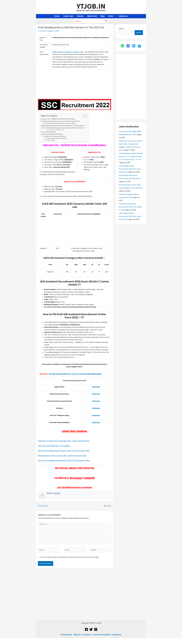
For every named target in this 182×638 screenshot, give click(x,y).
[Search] (106, 21)
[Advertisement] (74, 85)
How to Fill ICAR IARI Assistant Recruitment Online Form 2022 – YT (64, 128)
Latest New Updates (49, 132)
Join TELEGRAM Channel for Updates (57, 138)
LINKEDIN (90, 478)
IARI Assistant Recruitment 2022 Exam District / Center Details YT (64, 126)
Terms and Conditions (102, 635)
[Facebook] (128, 46)
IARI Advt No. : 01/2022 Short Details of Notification (58, 119)
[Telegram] (139, 46)
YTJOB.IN (91, 6)
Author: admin (51, 140)
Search (121, 29)
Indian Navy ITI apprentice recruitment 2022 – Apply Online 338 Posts (63, 441)
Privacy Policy (66, 635)
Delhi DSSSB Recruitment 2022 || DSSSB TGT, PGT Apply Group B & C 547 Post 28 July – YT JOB (131, 156)
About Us (77, 635)
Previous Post (42, 506)
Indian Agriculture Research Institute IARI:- (68, 52)
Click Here (96, 394)
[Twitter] (133, 46)
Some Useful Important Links (57, 130)
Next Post (108, 506)
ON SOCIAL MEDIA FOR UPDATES (52, 134)
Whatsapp (75, 478)
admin (57, 493)
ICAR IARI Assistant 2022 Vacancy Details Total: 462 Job (61, 121)
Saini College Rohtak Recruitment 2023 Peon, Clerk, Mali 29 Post (130, 216)
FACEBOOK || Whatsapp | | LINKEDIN (55, 136)
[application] (114, 16)
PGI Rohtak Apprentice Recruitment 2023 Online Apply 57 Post (130, 207)
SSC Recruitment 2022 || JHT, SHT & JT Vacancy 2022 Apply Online (75, 374)
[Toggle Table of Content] (84, 116)
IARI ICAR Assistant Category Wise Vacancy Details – (61, 123)
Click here (96, 422)
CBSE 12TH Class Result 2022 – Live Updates (54, 446)
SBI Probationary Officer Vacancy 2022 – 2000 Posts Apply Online (62, 456)
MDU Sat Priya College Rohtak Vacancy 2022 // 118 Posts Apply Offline (64, 451)
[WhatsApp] (122, 46)
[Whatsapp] (95, 629)
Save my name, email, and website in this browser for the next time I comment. (69, 557)
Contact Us (86, 635)
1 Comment (42, 31)
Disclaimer (117, 635)
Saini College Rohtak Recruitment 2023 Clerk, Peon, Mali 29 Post (130, 169)
